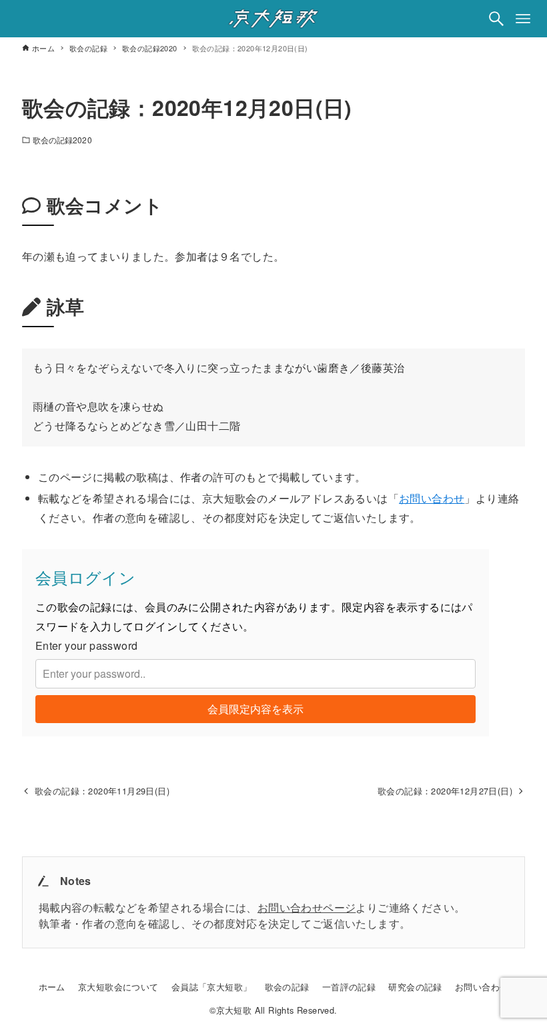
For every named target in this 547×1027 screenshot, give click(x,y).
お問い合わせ (431, 498)
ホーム (52, 986)
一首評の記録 (349, 986)
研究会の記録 (415, 986)
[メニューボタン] (523, 18)
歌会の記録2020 (62, 139)
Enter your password (86, 645)
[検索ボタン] (496, 18)
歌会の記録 (287, 986)
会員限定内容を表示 (255, 708)
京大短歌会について (118, 986)
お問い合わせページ (306, 907)
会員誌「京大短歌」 (211, 986)
